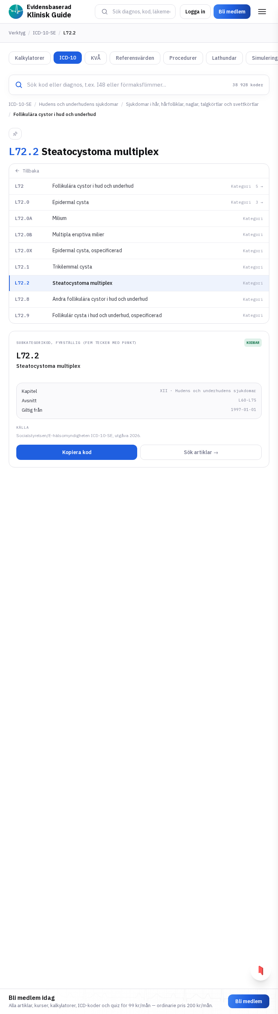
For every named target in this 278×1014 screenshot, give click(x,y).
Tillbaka (31, 171)
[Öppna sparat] (260, 970)
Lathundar (224, 58)
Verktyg (17, 33)
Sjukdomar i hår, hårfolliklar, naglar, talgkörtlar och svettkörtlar (192, 104)
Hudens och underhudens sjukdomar (78, 104)
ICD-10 (67, 57)
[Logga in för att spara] (15, 134)
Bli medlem (232, 11)
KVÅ (96, 58)
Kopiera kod (77, 452)
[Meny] (262, 11)
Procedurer (183, 58)
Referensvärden (135, 58)
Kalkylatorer (30, 58)
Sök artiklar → (201, 452)
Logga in (195, 11)
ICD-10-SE (44, 33)
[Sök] (104, 11)
